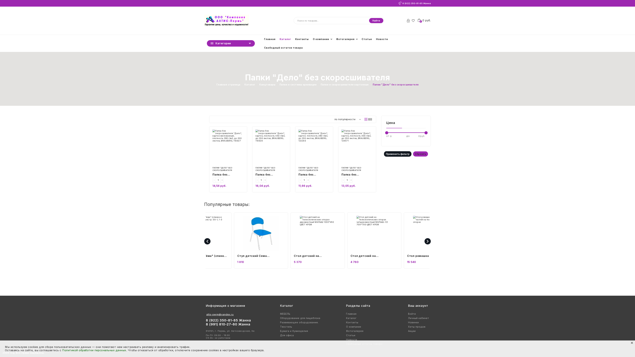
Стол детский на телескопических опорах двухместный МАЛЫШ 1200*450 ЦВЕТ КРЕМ (256, 256)
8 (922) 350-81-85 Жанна (416, 3)
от (387, 136)
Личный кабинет (418, 318)
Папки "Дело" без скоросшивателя (222, 169)
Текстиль (286, 326)
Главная (269, 39)
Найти (376, 20)
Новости (382, 39)
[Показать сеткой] (365, 119)
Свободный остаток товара (283, 47)
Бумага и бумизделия (294, 331)
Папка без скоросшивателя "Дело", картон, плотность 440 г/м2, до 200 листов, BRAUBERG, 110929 (270, 175)
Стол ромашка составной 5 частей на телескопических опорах (371, 256)
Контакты (302, 39)
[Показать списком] (370, 119)
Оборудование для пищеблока (300, 318)
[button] (589, 353)
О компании (321, 39)
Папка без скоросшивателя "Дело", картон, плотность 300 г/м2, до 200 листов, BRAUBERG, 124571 (356, 175)
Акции (412, 331)
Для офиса (287, 335)
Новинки (413, 322)
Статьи (367, 39)
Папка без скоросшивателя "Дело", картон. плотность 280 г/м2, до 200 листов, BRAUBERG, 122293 (313, 175)
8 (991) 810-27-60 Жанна (228, 324)
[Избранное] (414, 20)
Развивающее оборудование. (299, 322)
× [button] (632, 342)
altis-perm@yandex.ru (220, 314)
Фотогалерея (345, 39)
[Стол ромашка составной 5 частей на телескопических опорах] (374, 233)
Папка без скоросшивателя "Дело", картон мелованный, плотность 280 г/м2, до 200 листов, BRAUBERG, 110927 (227, 175)
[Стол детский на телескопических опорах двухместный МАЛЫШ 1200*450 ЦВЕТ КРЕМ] (261, 233)
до (408, 136)
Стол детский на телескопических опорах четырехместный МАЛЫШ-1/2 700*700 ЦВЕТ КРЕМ (316, 256)
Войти (412, 314)
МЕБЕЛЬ (285, 314)
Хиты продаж (417, 326)
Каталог (285, 39)
